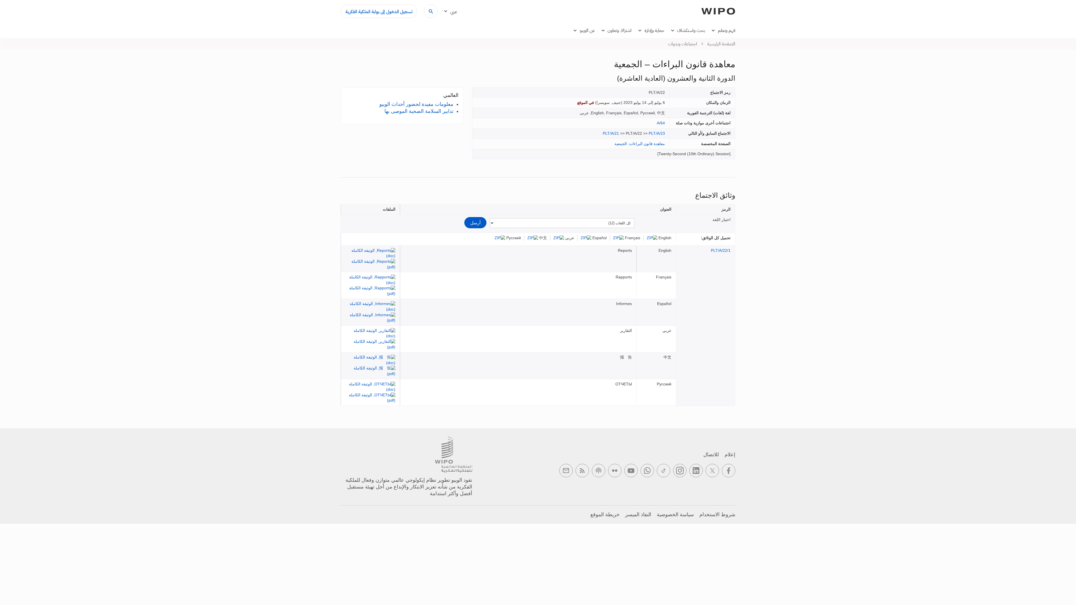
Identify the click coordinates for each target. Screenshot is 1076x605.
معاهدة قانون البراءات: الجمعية (639, 143)
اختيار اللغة (722, 219)
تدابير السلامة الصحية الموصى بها (418, 111)
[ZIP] (652, 238)
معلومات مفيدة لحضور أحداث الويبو (416, 104)
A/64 (661, 123)
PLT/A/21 (611, 133)
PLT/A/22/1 (721, 250)
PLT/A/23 (657, 133)
